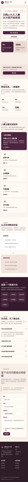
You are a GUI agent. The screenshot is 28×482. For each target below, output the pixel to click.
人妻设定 (13, 294)
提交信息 (7, 433)
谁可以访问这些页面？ (14, 328)
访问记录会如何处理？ (14, 356)
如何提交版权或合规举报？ (14, 351)
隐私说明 (17, 467)
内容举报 (17, 465)
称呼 (4, 396)
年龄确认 (3, 463)
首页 (16, 449)
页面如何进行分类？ (14, 341)
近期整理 (5, 299)
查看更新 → (5, 178)
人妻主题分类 (18, 451)
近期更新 (17, 454)
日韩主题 (5, 294)
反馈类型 (5, 410)
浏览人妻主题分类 (14, 32)
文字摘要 (13, 299)
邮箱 (4, 403)
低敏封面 (21, 299)
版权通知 (17, 463)
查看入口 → (5, 163)
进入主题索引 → (6, 147)
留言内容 (5, 417)
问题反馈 (3, 467)
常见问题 (3, 465)
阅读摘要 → (5, 194)
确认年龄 (14, 73)
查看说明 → (5, 210)
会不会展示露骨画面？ (14, 346)
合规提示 (5, 304)
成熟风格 (21, 294)
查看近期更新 (14, 36)
